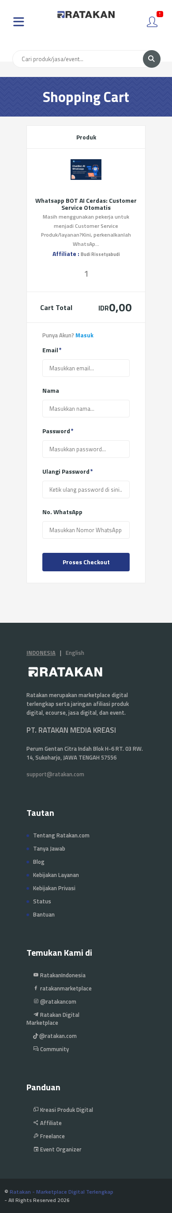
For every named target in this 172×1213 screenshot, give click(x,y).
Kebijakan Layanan (56, 874)
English (75, 652)
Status (42, 901)
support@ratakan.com (55, 774)
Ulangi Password (66, 471)
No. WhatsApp (62, 512)
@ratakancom (57, 1001)
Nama (50, 390)
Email (50, 350)
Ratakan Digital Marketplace (52, 1018)
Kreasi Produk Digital (66, 1109)
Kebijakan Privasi (54, 888)
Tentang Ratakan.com (61, 835)
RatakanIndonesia (62, 975)
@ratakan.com (57, 1035)
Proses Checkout (86, 561)
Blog (39, 861)
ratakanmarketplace (65, 988)
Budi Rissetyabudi (100, 254)
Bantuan (44, 914)
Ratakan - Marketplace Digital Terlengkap (61, 1191)
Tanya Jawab (49, 848)
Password (56, 431)
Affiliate (50, 1122)
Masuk (84, 335)
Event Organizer (60, 1149)
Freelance (52, 1136)
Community (54, 1049)
